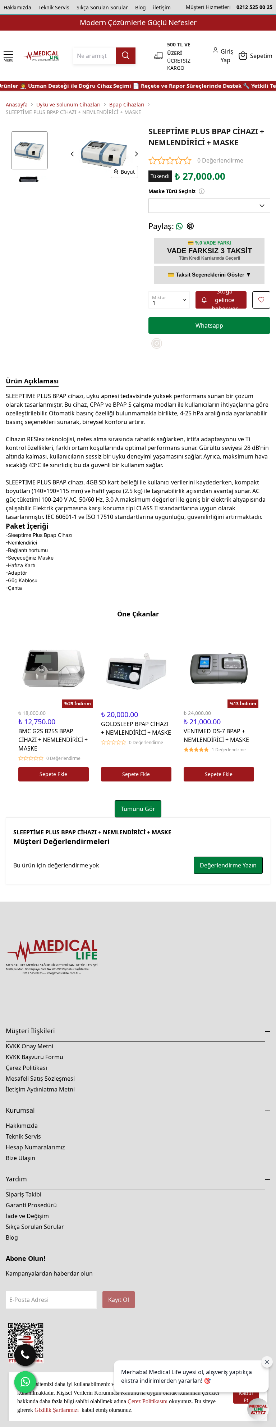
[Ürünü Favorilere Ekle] (261, 300)
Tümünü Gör (138, 809)
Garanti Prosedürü (31, 1205)
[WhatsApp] (25, 1382)
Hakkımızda (17, 7)
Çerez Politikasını (147, 1401)
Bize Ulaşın (20, 1158)
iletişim (162, 7)
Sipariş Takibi (23, 1194)
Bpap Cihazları (126, 104)
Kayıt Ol (118, 1300)
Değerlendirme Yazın (228, 865)
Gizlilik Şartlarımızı (57, 1410)
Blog (140, 7)
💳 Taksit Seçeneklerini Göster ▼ (209, 275)
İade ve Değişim (27, 1216)
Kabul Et (246, 1397)
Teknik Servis (53, 7)
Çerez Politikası (26, 1068)
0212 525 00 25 (254, 7)
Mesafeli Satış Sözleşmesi (40, 1078)
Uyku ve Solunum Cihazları (68, 104)
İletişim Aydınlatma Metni (40, 1089)
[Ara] (25, 1355)
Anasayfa (17, 104)
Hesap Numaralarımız (35, 1147)
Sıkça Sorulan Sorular (102, 7)
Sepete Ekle (53, 774)
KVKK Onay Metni (29, 1046)
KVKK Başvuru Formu (34, 1057)
